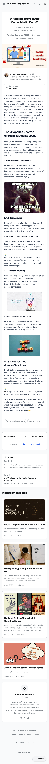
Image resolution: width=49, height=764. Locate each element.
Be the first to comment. (31, 444)
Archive (22, 734)
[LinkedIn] (33, 74)
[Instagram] (21, 718)
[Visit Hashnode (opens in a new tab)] (24, 752)
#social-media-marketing (15, 421)
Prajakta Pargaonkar (18, 4)
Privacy (29, 734)
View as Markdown (26, 39)
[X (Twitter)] (31, 74)
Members (13, 734)
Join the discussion (35, 436)
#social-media (34, 421)
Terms (36, 734)
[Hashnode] (28, 718)
